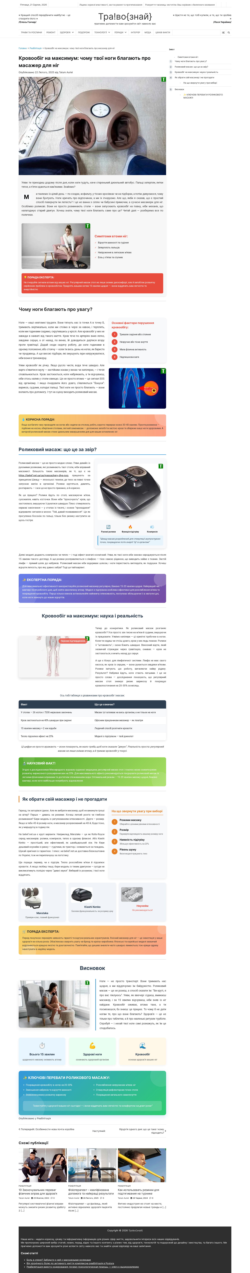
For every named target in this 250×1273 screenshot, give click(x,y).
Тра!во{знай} (125, 16)
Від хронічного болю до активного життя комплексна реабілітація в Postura (70, 1263)
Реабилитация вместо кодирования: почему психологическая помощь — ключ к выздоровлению (83, 1266)
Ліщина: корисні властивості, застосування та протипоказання (110, 4)
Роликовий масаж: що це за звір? (191, 66)
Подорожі (84, 32)
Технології (100, 32)
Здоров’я (65, 32)
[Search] (228, 32)
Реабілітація (36, 48)
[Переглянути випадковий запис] (223, 32)
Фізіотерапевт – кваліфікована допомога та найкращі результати (91, 1191)
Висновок (179, 89)
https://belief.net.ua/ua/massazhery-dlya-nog (43, 475)
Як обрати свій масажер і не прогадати (194, 77)
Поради (118, 32)
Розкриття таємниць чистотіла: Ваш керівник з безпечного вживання (180, 4)
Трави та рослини (31, 32)
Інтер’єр (135, 32)
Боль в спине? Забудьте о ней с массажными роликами (59, 1259)
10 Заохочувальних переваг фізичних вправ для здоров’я (38, 1191)
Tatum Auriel (66, 72)
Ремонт (50, 32)
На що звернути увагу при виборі (200, 83)
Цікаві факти (163, 32)
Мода (148, 32)
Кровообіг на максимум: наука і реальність (196, 72)
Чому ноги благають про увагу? (191, 61)
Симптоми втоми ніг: (188, 57)
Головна (23, 48)
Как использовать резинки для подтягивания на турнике (138, 1191)
